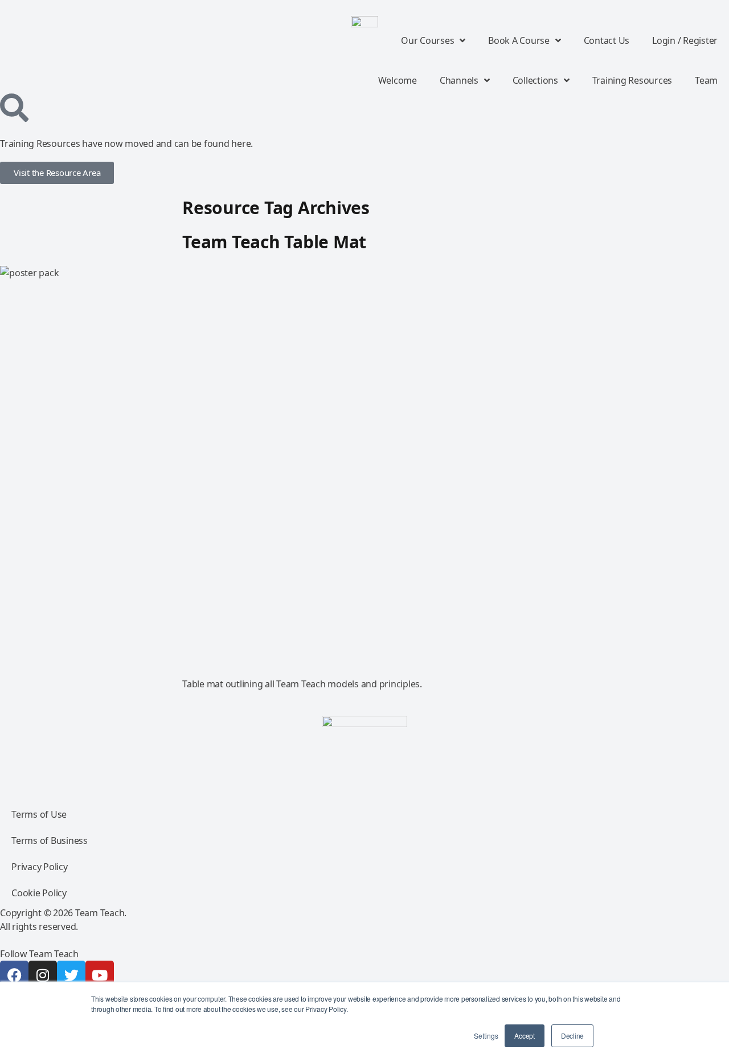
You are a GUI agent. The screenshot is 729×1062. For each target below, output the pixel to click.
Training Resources (632, 80)
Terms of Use (39, 814)
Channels (459, 80)
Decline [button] (572, 1035)
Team (706, 80)
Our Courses (427, 40)
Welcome (397, 80)
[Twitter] (71, 975)
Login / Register (685, 40)
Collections (535, 80)
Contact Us (607, 40)
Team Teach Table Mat (274, 241)
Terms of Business (49, 840)
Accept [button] (524, 1035)
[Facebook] (14, 975)
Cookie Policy (39, 893)
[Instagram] (42, 975)
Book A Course (519, 40)
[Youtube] (99, 975)
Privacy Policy (39, 866)
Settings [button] (486, 1035)
